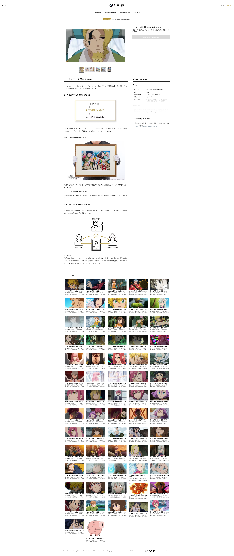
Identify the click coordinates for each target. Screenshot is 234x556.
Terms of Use (66, 551)
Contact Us (101, 551)
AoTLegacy (137, 12)
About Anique (97, 12)
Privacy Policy (76, 551)
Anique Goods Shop (124, 12)
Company (109, 551)
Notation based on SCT (89, 551)
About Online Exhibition (110, 12)
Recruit (117, 551)
